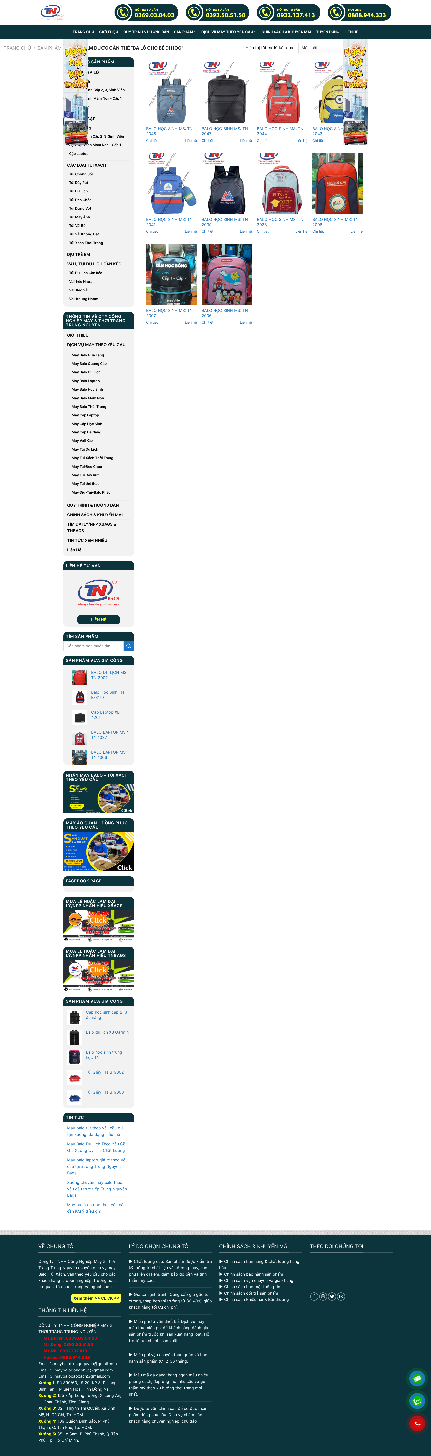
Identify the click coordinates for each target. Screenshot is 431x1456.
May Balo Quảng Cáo (89, 363)
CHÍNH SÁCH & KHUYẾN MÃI (286, 32)
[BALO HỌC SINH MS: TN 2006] (227, 274)
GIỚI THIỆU (108, 32)
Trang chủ (17, 48)
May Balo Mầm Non (88, 398)
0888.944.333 (75, 1357)
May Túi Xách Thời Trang (92, 458)
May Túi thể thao (86, 483)
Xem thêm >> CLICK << (96, 1298)
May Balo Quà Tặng (88, 355)
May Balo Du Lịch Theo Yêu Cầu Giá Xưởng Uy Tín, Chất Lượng (97, 1147)
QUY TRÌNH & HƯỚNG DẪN (146, 32)
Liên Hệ (351, 32)
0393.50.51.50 (78, 1344)
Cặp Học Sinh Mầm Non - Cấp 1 (95, 145)
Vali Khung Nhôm (83, 299)
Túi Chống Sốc (81, 174)
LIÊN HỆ (98, 619)
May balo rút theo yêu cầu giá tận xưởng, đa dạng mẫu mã (95, 1131)
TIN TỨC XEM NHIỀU (87, 540)
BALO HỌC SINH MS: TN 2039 (225, 222)
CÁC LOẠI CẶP (81, 118)
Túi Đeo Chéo (80, 200)
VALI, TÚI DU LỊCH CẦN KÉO (94, 263)
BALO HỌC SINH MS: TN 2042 (335, 131)
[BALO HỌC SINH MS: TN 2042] (337, 92)
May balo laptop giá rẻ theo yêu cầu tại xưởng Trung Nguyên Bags (97, 1166)
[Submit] (129, 646)
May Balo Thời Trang (89, 406)
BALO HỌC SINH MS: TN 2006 (225, 313)
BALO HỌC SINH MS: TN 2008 (335, 222)
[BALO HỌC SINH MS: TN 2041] (171, 183)
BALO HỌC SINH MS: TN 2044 (280, 131)
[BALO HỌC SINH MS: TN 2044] (282, 92)
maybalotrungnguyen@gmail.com (85, 1363)
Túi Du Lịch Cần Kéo (85, 273)
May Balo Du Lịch (86, 372)
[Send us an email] (341, 1296)
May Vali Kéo (82, 440)
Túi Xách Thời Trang (86, 243)
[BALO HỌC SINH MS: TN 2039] (227, 183)
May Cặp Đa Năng (86, 432)
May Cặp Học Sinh (87, 424)
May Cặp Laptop (85, 415)
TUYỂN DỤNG (328, 32)
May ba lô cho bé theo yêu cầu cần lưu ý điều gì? (96, 1208)
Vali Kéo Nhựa (80, 281)
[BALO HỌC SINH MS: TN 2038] (282, 183)
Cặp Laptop (79, 153)
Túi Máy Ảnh (79, 217)
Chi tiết (152, 140)
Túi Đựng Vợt (80, 208)
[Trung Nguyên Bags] (52, 12)
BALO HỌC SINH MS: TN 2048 (169, 131)
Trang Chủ (83, 32)
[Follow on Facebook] (314, 1296)
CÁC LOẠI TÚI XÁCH (86, 165)
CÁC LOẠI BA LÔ (83, 72)
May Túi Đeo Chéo (87, 466)
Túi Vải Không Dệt (84, 234)
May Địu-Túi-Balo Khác (91, 492)
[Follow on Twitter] (332, 1296)
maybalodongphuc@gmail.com (84, 1370)
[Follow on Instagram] (323, 1296)
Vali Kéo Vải (78, 290)
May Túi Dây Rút (85, 475)
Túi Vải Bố (77, 225)
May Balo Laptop (86, 381)
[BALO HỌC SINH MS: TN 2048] (171, 92)
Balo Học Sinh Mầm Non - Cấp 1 (95, 98)
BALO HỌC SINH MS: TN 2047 (225, 131)
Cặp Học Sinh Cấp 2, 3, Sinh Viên (96, 136)
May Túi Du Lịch (85, 449)
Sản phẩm (49, 48)
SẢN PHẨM (183, 32)
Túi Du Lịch (78, 191)
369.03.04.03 (81, 1338)
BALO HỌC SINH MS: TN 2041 (169, 222)
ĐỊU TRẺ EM (78, 254)
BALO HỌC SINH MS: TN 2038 (280, 222)
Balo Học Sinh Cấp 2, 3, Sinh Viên (97, 90)
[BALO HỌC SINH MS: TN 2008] (337, 183)
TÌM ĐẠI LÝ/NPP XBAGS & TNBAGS (91, 527)
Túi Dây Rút (78, 182)
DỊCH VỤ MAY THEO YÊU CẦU (227, 32)
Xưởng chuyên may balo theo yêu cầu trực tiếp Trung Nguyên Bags (97, 1189)
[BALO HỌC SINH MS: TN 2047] (227, 92)
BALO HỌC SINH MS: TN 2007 (169, 313)
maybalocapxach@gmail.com (82, 1376)
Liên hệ (191, 140)
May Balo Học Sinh (87, 389)
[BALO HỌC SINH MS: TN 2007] (171, 274)
